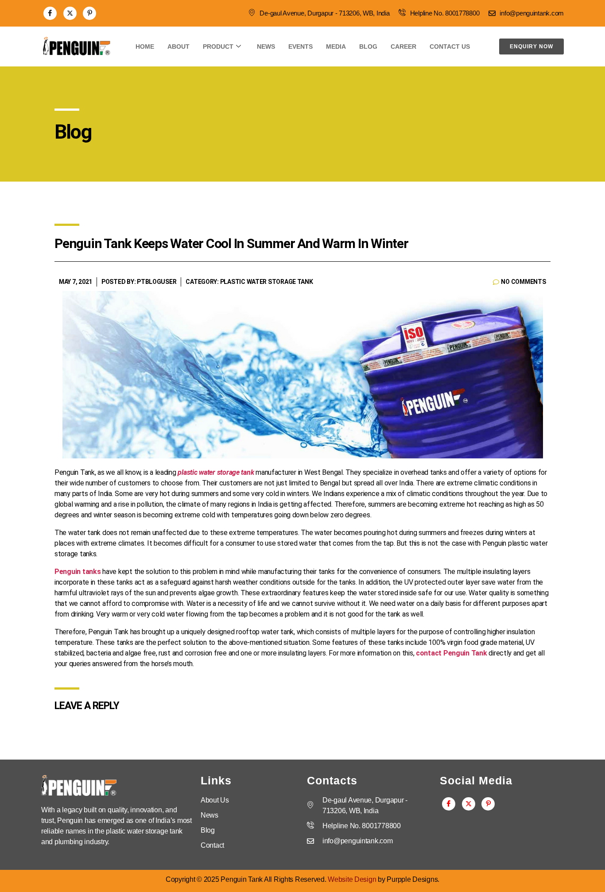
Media (336, 46)
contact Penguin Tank (451, 653)
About (178, 46)
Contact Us (450, 46)
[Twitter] (70, 13)
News (266, 46)
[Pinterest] (89, 13)
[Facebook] (50, 13)
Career (403, 46)
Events (300, 46)
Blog (368, 46)
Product (218, 46)
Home (145, 46)
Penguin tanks (77, 571)
